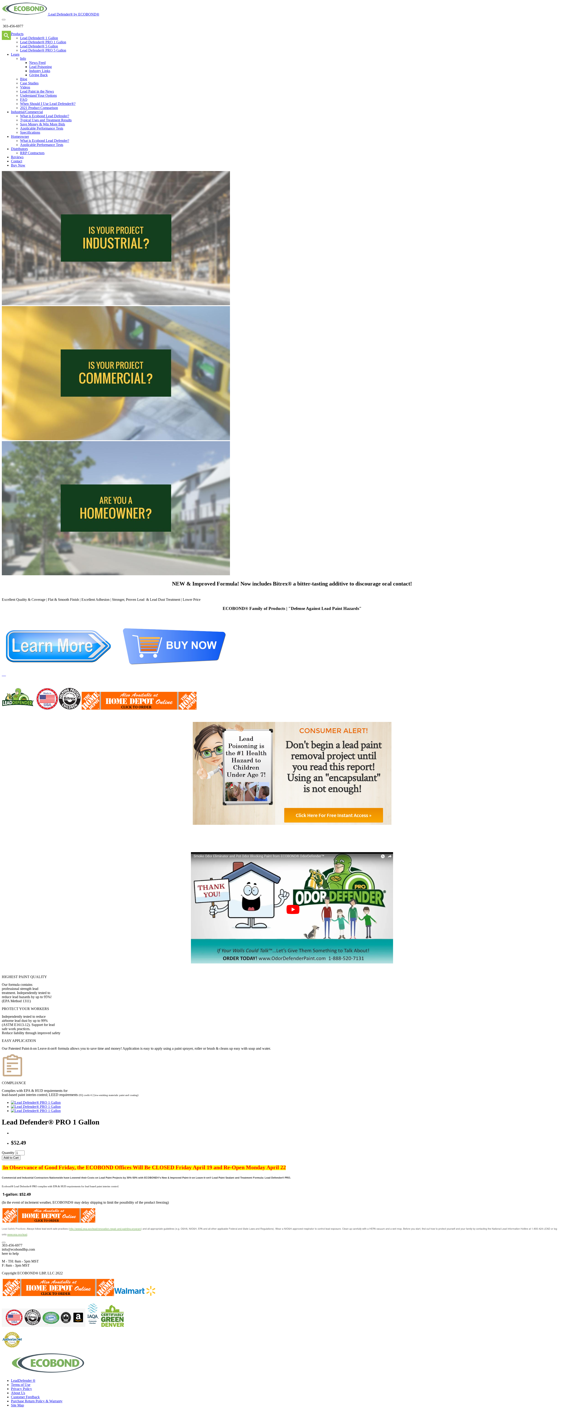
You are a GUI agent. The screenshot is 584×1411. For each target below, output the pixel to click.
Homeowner (20, 136)
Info (23, 58)
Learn (15, 54)
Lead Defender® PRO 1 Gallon (43, 42)
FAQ (23, 100)
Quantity (8, 1153)
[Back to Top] (3, 1242)
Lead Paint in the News (37, 91)
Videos (25, 87)
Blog (23, 79)
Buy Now (18, 165)
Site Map (17, 1405)
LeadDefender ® (23, 1380)
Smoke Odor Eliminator (332, 845)
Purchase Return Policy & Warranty (37, 1401)
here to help (10, 1253)
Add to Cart (11, 1157)
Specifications (30, 132)
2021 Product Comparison (39, 108)
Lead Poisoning (40, 67)
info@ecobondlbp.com (18, 1249)
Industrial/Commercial (27, 112)
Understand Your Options (38, 95)
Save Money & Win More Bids (42, 124)
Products (17, 34)
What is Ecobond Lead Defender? (44, 116)
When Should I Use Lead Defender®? (48, 104)
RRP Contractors (32, 153)
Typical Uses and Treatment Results (46, 120)
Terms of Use (20, 1385)
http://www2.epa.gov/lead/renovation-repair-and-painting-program (105, 1228)
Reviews (17, 157)
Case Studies (29, 83)
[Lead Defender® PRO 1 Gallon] (36, 1102)
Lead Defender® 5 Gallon (39, 46)
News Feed (37, 63)
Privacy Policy (21, 1389)
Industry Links (39, 71)
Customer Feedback (25, 1397)
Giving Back (38, 75)
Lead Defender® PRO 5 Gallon (43, 50)
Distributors (19, 149)
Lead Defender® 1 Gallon (39, 38)
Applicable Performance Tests (41, 128)
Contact (16, 161)
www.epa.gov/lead (17, 1234)
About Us (18, 1393)
